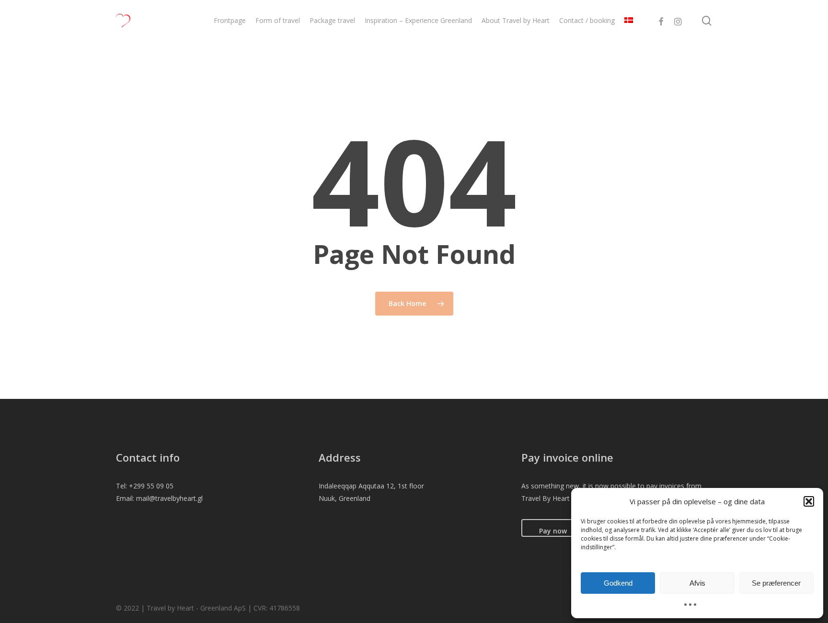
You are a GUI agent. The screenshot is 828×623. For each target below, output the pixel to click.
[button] (809, 501)
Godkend (618, 583)
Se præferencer (776, 583)
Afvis (697, 583)
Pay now (553, 530)
